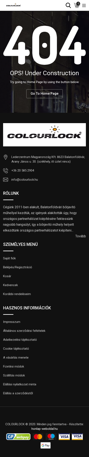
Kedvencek (10, 285)
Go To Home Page (44, 94)
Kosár (7, 276)
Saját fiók (9, 258)
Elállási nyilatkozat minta (19, 384)
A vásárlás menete (16, 357)
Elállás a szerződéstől (18, 393)
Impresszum (11, 322)
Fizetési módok (13, 366)
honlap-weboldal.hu (44, 429)
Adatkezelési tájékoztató (20, 340)
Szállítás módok (14, 375)
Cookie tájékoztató (16, 348)
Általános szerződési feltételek (24, 331)
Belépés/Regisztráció (17, 267)
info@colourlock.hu (24, 179)
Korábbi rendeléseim (17, 294)
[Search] (68, 5)
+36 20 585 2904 (22, 170)
